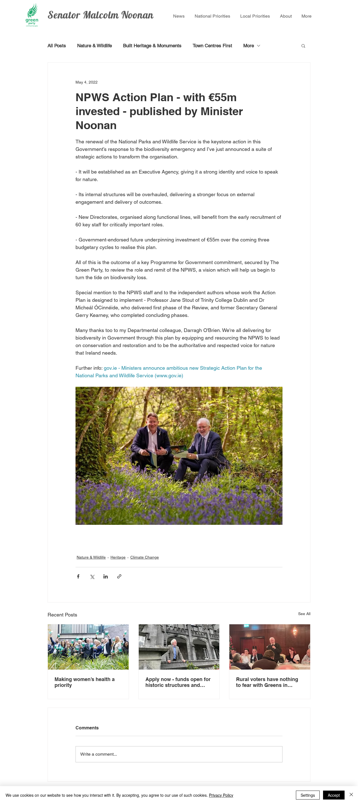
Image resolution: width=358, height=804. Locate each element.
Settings (308, 795)
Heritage (118, 557)
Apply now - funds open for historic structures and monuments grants (178, 682)
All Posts (57, 45)
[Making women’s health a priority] (88, 647)
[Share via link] (119, 576)
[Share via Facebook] (78, 576)
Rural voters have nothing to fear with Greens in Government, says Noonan (268, 682)
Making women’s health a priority (85, 682)
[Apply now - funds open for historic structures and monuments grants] (179, 647)
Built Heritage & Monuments (152, 45)
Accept (334, 795)
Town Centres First (212, 45)
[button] (303, 45)
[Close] (351, 795)
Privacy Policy (221, 795)
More (248, 45)
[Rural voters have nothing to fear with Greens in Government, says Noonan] (269, 647)
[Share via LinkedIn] (105, 576)
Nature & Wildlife (94, 45)
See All (304, 613)
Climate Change (144, 557)
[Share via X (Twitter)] (92, 576)
